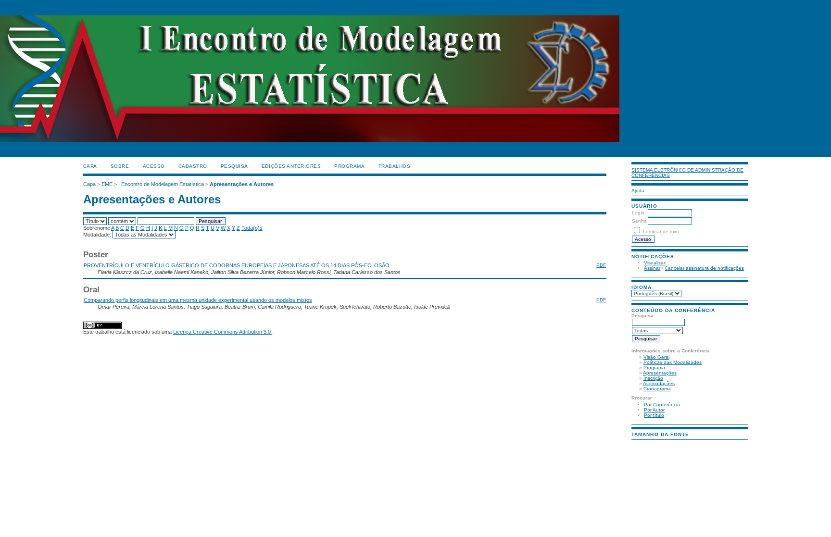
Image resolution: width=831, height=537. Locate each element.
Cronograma (657, 388)
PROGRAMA (349, 166)
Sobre (120, 166)
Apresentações (660, 372)
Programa (654, 367)
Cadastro (192, 166)
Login (638, 212)
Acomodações (659, 383)
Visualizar (654, 262)
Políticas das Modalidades (672, 362)
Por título (654, 415)
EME (107, 184)
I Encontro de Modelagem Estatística (161, 184)
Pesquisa (234, 166)
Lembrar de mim (661, 231)
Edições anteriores (291, 166)
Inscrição (653, 378)
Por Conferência (662, 404)
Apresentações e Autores (242, 184)
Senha (639, 221)
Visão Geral (656, 357)
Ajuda (637, 190)
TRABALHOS (394, 166)
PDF (601, 265)
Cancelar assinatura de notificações (704, 268)
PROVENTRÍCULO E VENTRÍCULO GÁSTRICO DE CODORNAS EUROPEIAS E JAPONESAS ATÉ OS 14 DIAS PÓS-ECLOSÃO (237, 265)
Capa (90, 166)
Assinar (652, 268)
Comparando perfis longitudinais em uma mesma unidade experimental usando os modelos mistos (198, 300)
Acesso (154, 166)
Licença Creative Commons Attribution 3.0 (222, 332)
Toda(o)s (252, 228)
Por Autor (654, 409)
